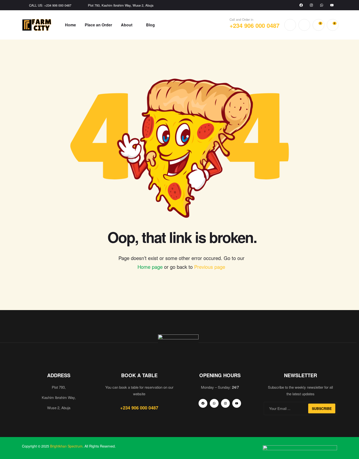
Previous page (209, 266)
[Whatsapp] (322, 5)
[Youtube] (332, 5)
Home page (150, 266)
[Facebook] (301, 5)
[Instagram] (311, 5)
